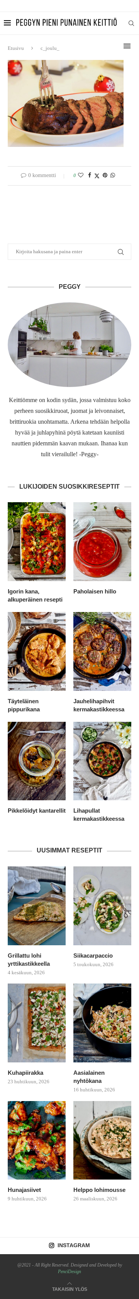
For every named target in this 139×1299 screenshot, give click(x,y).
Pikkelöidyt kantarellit (37, 810)
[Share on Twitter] (97, 175)
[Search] (131, 23)
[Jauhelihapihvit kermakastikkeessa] (102, 651)
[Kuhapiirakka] (37, 1023)
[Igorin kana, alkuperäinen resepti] (37, 541)
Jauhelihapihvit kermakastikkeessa (98, 705)
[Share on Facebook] (89, 175)
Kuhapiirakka (25, 1072)
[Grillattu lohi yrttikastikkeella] (37, 905)
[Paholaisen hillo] (102, 541)
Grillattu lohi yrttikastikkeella (29, 959)
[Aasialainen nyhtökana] (102, 1023)
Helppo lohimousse (99, 1189)
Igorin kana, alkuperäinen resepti (35, 595)
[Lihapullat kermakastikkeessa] (102, 761)
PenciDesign (69, 1271)
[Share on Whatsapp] (112, 175)
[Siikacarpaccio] (102, 905)
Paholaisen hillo (94, 591)
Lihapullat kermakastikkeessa (98, 814)
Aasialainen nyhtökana (89, 1076)
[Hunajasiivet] (37, 1140)
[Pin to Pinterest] (105, 175)
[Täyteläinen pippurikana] (37, 651)
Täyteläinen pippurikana (24, 705)
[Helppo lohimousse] (102, 1140)
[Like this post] (80, 175)
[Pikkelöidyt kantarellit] (37, 761)
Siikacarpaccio (93, 955)
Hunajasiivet (24, 1189)
